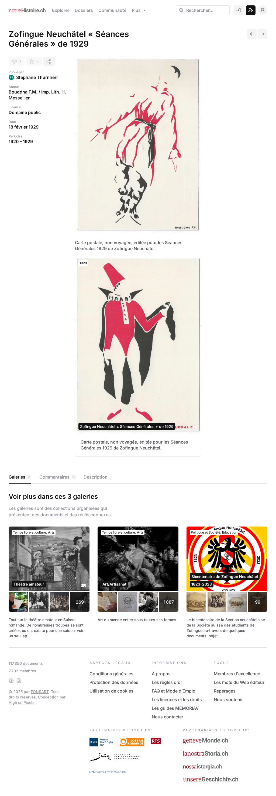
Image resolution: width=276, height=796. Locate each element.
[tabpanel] (138, 564)
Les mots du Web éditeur (239, 682)
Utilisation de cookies (111, 691)
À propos (161, 673)
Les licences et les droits (177, 699)
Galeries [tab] (19, 477)
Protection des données (113, 682)
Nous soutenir (228, 699)
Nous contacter (167, 716)
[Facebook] (11, 680)
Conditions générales (111, 673)
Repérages (225, 691)
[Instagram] (19, 680)
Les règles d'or (167, 682)
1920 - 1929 (21, 141)
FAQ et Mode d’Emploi (174, 691)
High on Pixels (22, 702)
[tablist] (138, 477)
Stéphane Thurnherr (37, 77)
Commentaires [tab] (57, 477)
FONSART (40, 691)
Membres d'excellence (237, 673)
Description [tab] (96, 477)
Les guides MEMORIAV (175, 708)
